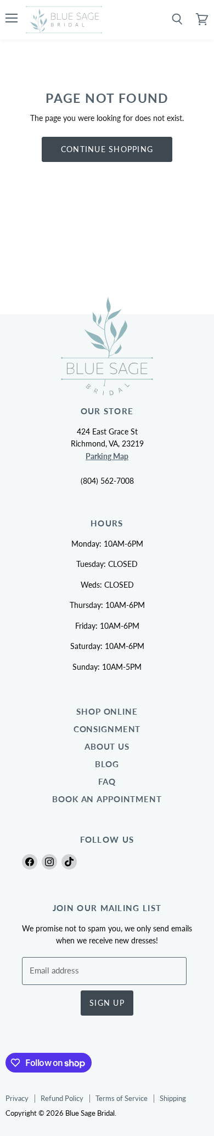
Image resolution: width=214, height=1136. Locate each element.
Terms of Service (121, 1098)
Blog (107, 764)
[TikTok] (69, 862)
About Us (107, 746)
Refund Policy (62, 1098)
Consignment (107, 729)
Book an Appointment (107, 799)
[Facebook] (30, 862)
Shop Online (107, 711)
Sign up (107, 1002)
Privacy (17, 1098)
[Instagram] (49, 862)
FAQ (107, 781)
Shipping (173, 1098)
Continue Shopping (107, 149)
